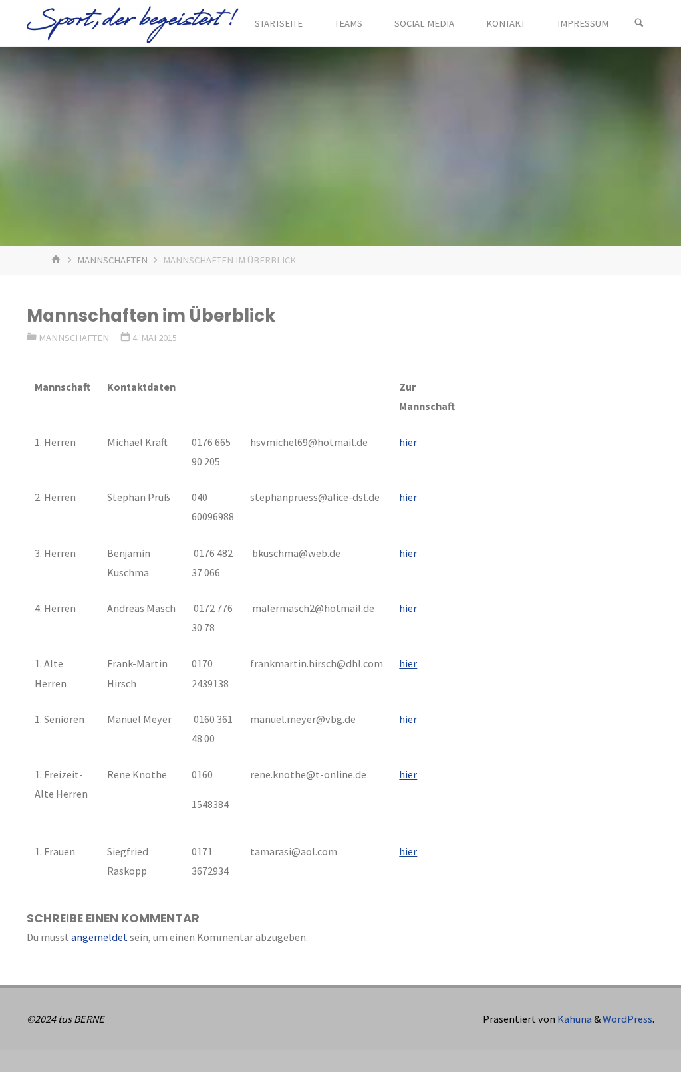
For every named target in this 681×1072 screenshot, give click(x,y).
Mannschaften (112, 260)
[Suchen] (639, 23)
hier (408, 442)
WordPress (627, 1018)
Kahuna (573, 1018)
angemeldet (99, 937)
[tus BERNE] (132, 23)
